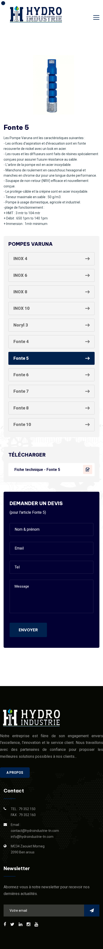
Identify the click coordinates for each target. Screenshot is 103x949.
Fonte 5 (21, 358)
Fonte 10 (22, 424)
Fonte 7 (21, 391)
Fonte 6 (21, 374)
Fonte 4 (21, 341)
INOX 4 (20, 258)
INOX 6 (20, 275)
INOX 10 (21, 308)
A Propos (14, 772)
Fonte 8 (21, 407)
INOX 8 (20, 291)
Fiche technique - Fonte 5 (37, 469)
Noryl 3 (20, 324)
